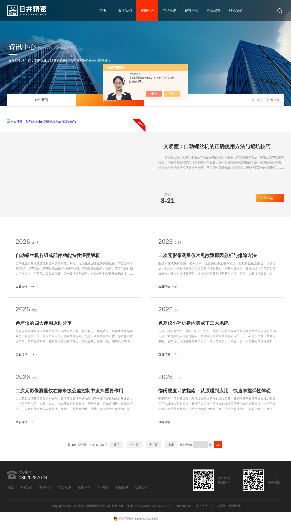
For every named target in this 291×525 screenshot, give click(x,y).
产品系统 (169, 10)
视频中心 (191, 10)
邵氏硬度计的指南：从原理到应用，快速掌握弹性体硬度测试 (217, 390)
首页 (102, 10)
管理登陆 (235, 506)
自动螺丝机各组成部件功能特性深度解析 (58, 255)
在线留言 (213, 10)
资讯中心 (147, 10)
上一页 (134, 445)
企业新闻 (41, 100)
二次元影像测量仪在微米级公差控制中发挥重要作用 (69, 390)
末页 (171, 445)
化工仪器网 (217, 506)
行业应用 (103, 487)
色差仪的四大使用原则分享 (44, 323)
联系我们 (236, 10)
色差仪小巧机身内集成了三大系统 (193, 323)
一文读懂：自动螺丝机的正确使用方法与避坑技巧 (214, 146)
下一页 (153, 445)
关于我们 (125, 10)
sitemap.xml (184, 506)
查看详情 (267, 198)
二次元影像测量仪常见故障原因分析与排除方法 (207, 255)
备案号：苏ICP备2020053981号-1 (150, 506)
